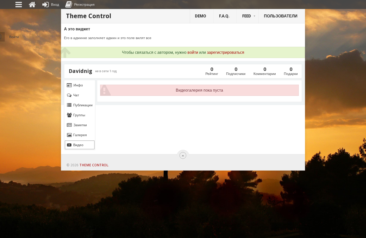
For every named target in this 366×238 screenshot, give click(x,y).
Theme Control (88, 16)
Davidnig (80, 71)
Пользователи (281, 16)
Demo (200, 16)
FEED (246, 16)
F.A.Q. (224, 16)
